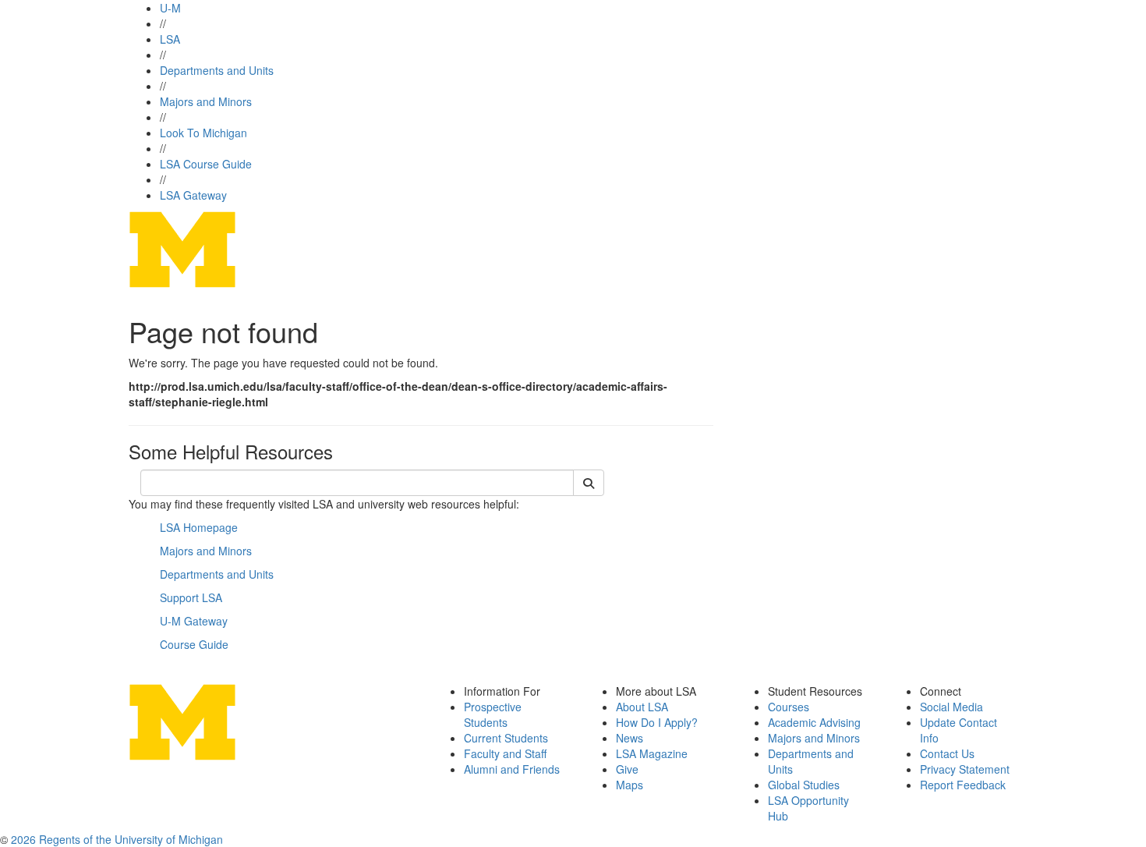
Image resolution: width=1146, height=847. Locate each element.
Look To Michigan (203, 132)
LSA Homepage (199, 527)
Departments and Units (217, 70)
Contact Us (947, 753)
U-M (170, 8)
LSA (170, 39)
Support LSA (191, 597)
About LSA (642, 706)
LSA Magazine (652, 753)
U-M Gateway (194, 621)
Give (627, 769)
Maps (629, 784)
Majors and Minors (206, 101)
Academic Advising (814, 722)
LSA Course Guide (206, 164)
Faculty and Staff (505, 753)
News (629, 738)
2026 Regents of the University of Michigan (117, 839)
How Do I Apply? (657, 722)
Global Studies (804, 784)
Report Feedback (963, 784)
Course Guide (194, 644)
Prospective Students (493, 714)
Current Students (506, 738)
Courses (788, 706)
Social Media (951, 706)
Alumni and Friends (512, 769)
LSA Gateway (193, 195)
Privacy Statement (965, 769)
